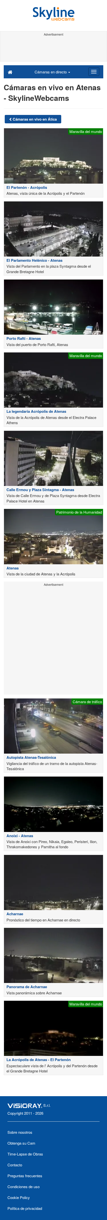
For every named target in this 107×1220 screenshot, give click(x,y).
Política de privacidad (24, 1208)
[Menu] (93, 71)
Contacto (14, 1164)
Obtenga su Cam (21, 1143)
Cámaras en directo (51, 71)
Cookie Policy (18, 1197)
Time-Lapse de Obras (25, 1153)
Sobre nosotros (19, 1132)
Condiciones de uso (23, 1186)
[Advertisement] (53, 49)
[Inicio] (10, 71)
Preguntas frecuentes (24, 1175)
